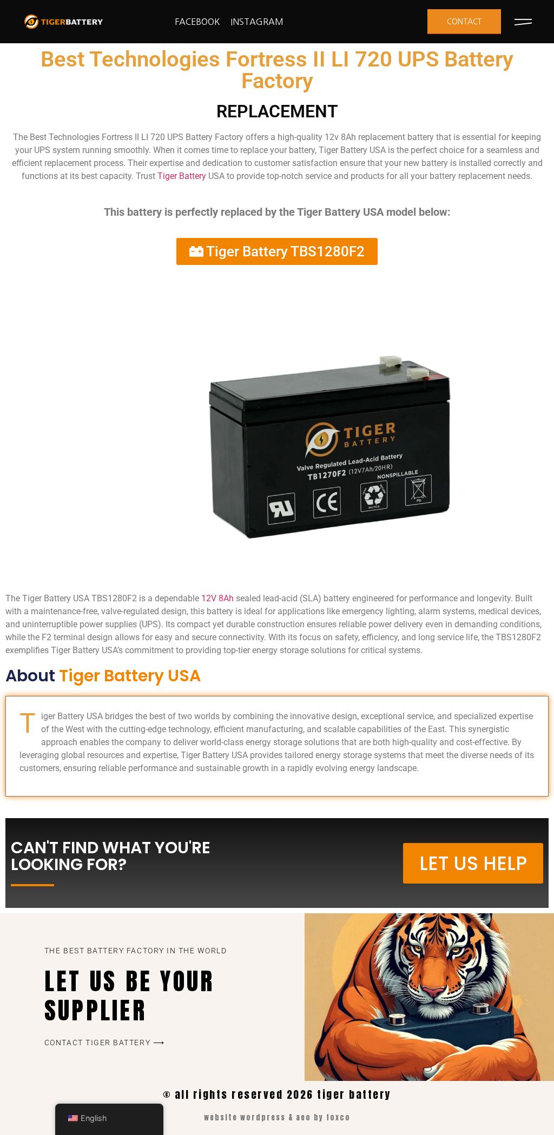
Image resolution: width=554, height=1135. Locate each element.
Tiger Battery (181, 176)
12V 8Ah (217, 598)
